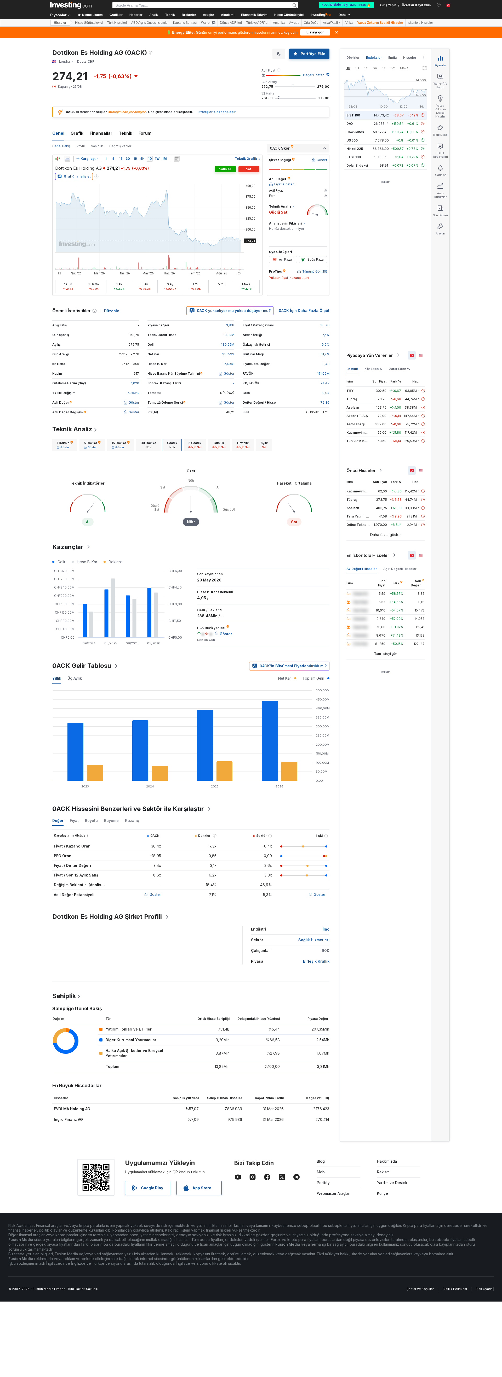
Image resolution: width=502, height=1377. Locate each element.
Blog (321, 1161)
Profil (81, 146)
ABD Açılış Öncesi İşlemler (150, 23)
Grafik (77, 133)
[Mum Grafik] (57, 159)
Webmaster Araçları (333, 1193)
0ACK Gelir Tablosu (81, 665)
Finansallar (101, 133)
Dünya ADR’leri (231, 23)
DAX (349, 123)
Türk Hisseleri (117, 23)
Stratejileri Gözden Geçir (216, 112)
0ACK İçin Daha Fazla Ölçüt (304, 310)
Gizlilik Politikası (454, 1289)
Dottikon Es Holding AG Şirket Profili (107, 916)
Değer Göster (313, 75)
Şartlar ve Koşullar (420, 1289)
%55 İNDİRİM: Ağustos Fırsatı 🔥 (346, 5)
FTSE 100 (353, 157)
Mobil (321, 1172)
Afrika (349, 23)
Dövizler (353, 58)
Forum (145, 133)
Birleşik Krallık (316, 961)
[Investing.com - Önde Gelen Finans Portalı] (71, 5)
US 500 (352, 140)
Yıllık (56, 678)
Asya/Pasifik (331, 23)
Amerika (279, 23)
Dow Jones (355, 132)
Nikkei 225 (354, 148)
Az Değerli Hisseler (361, 568)
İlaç (326, 929)
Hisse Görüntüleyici (289, 15)
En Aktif (352, 368)
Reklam (383, 1172)
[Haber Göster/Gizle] (177, 159)
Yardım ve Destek (392, 1182)
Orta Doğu (311, 23)
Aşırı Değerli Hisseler (400, 568)
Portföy (323, 1182)
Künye (382, 1193)
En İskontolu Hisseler (367, 555)
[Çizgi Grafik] (67, 159)
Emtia (392, 58)
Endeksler (374, 58)
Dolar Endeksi (357, 165)
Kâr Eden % (373, 368)
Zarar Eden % (399, 368)
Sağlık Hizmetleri (313, 940)
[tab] (64, 445)
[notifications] (439, 4)
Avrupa (294, 23)
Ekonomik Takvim (254, 15)
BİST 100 (353, 115)
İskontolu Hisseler (420, 23)
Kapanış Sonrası (185, 23)
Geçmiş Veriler (120, 146)
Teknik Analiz (72, 429)
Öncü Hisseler (361, 470)
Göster (155, 894)
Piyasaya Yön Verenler (369, 355)
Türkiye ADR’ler (257, 23)
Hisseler (60, 23)
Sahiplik (97, 146)
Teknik (125, 133)
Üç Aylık (74, 678)
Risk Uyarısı (484, 1289)
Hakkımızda (387, 1161)
